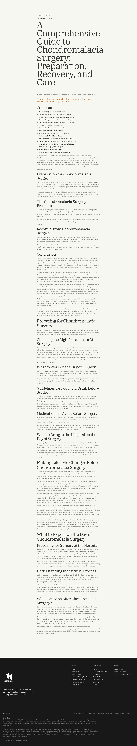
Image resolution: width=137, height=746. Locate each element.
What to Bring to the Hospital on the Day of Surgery (56, 139)
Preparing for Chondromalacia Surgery (51, 125)
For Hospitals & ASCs (100, 672)
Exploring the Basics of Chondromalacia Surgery (55, 114)
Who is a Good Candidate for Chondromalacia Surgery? (57, 117)
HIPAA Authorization (78, 679)
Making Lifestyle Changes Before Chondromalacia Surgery (58, 141)
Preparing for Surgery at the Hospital (51, 147)
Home (73, 669)
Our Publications (98, 679)
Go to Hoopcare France (122, 674)
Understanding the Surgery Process (50, 149)
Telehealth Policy (120, 672)
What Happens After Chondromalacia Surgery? (54, 152)
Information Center (77, 682)
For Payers (96, 674)
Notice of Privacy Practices (80, 677)
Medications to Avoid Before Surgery (51, 136)
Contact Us (75, 685)
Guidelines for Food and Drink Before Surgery (54, 133)
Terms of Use (75, 672)
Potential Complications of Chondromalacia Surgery (56, 120)
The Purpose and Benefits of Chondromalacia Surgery (57, 122)
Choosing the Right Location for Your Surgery (53, 128)
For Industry (97, 677)
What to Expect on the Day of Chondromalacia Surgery (57, 144)
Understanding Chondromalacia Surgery (52, 112)
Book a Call (96, 682)
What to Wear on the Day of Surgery (51, 130)
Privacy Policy (76, 674)
